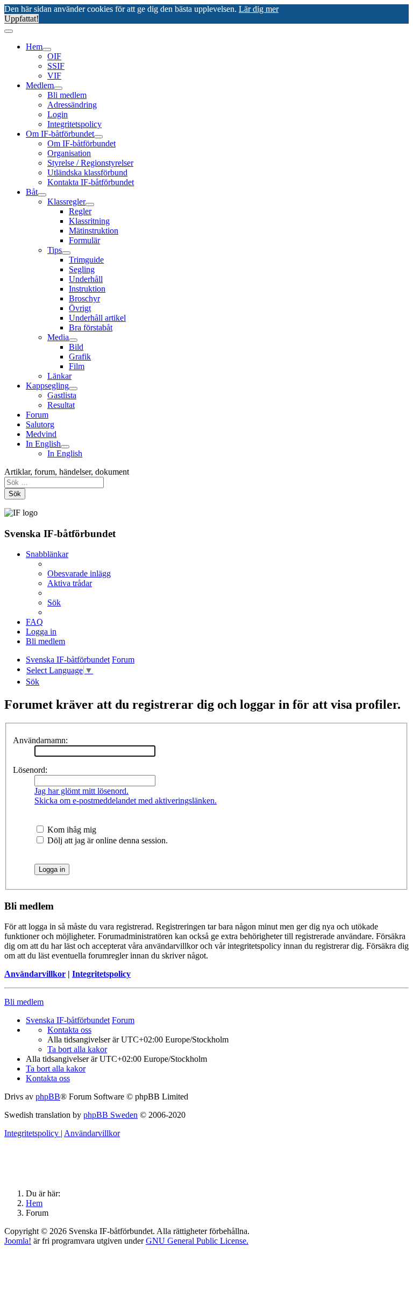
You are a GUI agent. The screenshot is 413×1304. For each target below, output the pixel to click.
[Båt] (42, 194)
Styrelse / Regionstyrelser (90, 162)
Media (58, 337)
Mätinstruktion (93, 230)
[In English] (65, 446)
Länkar (59, 375)
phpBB (47, 1096)
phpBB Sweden (110, 1114)
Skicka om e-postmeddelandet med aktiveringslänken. (125, 800)
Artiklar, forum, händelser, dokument (66, 471)
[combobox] (54, 482)
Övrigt (80, 308)
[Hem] (46, 49)
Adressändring (72, 104)
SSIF (56, 66)
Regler (80, 211)
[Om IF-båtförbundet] (98, 136)
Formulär (84, 240)
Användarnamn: (40, 740)
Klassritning (89, 220)
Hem (34, 46)
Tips (54, 250)
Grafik (80, 356)
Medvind (41, 434)
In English (43, 443)
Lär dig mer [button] (259, 8)
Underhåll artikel (97, 317)
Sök (15, 494)
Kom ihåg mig (70, 829)
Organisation (69, 153)
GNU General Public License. (197, 1240)
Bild (76, 346)
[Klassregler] (90, 204)
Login (57, 114)
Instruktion (87, 288)
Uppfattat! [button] (21, 18)
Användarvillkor (35, 973)
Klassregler (66, 201)
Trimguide (86, 259)
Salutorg (40, 424)
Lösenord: (30, 769)
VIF (54, 75)
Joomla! (17, 1240)
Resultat (61, 405)
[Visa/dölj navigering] (8, 31)
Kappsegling (47, 385)
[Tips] (66, 253)
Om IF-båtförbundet (60, 133)
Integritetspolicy (74, 124)
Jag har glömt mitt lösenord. (81, 790)
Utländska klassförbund (87, 172)
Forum (37, 414)
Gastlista (61, 395)
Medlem (40, 85)
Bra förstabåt (90, 327)
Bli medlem (67, 95)
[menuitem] (79, 573)
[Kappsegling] (73, 388)
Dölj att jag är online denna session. (106, 840)
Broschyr (84, 298)
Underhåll (86, 279)
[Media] (73, 340)
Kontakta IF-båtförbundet (90, 182)
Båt (32, 191)
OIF (54, 56)
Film (76, 366)
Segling (82, 269)
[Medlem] (58, 88)
